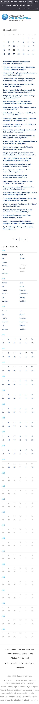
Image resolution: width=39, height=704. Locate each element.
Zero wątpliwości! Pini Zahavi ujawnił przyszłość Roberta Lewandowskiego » (17, 102)
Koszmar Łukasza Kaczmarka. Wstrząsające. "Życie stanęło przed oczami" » (19, 68)
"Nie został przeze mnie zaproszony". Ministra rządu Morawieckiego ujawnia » (20, 194)
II (8, 339)
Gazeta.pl (6, 1)
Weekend (14, 1)
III (14, 339)
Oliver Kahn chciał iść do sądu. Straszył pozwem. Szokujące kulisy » (17, 182)
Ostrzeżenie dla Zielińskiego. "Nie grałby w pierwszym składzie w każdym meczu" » (19, 80)
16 (28, 46)
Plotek (36, 1)
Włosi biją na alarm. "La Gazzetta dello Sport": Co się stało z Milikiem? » (20, 205)
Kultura (8, 5)
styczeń (4, 255)
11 (4, 46)
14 (19, 46)
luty (3, 258)
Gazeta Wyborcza (13, 654)
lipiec (21, 255)
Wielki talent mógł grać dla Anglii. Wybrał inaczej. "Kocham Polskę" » (18, 85)
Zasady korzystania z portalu (15, 683)
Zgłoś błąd (30, 683)
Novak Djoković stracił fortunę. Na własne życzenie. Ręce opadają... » (18, 171)
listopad (22, 297)
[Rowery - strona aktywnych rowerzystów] (16, 20)
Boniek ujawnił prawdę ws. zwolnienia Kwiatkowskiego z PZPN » (17, 216)
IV (20, 339)
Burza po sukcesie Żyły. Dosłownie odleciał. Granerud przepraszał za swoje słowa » (19, 91)
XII (32, 357)
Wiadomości (22, 1)
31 (33, 54)
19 (9, 50)
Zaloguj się (31, 8)
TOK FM (29, 5)
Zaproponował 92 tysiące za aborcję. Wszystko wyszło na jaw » (16, 62)
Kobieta (15, 5)
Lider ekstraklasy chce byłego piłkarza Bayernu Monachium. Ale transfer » (17, 165)
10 (33, 42)
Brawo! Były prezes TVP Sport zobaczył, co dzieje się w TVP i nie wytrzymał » (19, 137)
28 (19, 54)
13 (14, 46)
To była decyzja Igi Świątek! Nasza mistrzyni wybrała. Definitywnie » (19, 97)
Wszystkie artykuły (28, 663)
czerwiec (5, 273)
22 (23, 50)
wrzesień (23, 290)
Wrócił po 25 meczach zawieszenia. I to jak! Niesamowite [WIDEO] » (19, 114)
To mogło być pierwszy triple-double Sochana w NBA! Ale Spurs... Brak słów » (20, 142)
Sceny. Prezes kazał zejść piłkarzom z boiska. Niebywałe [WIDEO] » (19, 108)
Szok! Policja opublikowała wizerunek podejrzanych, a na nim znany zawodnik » (18, 222)
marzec (4, 262)
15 (23, 46)
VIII (9, 343)
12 (9, 46)
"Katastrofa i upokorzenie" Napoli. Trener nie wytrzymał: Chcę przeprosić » (19, 119)
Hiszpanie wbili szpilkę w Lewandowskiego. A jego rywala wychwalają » (20, 74)
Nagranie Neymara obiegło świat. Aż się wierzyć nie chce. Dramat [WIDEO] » (17, 211)
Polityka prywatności (28, 680)
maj (3, 269)
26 (9, 54)
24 (33, 50)
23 (28, 50)
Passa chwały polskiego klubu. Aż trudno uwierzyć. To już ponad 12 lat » (18, 188)
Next (2, 5)
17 (33, 46)
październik (23, 294)
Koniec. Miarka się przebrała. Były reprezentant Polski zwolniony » (15, 176)
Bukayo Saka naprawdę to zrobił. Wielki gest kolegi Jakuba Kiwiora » (19, 125)
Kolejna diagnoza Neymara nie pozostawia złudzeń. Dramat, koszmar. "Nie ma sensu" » (19, 154)
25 (4, 54)
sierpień (22, 258)
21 (19, 50)
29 (23, 54)
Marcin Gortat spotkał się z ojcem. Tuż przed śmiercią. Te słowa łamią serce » (19, 131)
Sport (30, 1)
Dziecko (22, 5)
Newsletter (15, 663)
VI (32, 339)
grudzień (22, 301)
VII (3, 343)
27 (14, 54)
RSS (11, 680)
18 (4, 50)
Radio (25, 8)
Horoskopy (30, 649)
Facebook (20, 668)
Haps (31, 654)
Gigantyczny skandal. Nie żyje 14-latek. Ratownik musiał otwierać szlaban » (17, 159)
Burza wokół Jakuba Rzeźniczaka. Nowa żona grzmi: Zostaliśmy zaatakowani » (20, 199)
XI (26, 343)
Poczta (21, 8)
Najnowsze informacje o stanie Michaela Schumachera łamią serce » (18, 148)
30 (28, 54)
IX (14, 343)
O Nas (6, 680)
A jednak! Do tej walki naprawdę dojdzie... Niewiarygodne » (18, 228)
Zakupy (24, 654)
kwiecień (4, 266)
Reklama (17, 680)
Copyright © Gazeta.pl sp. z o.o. (19, 676)
